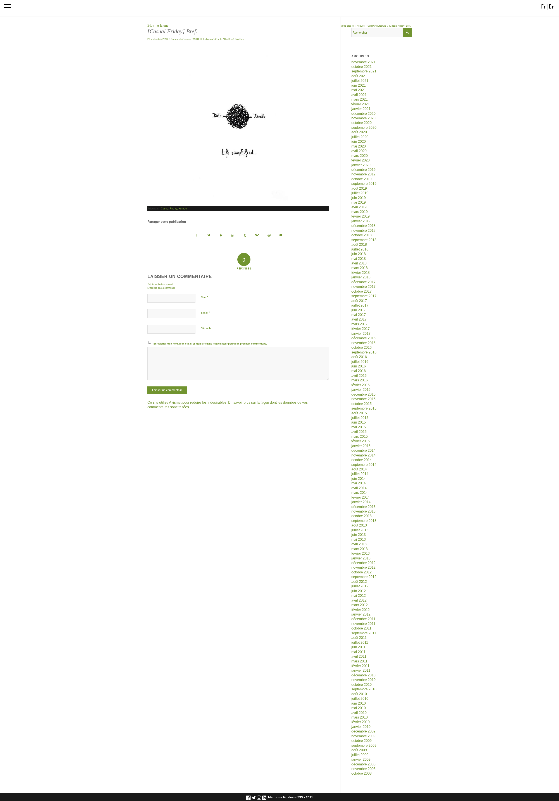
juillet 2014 (359, 474)
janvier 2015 (361, 446)
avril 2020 (359, 151)
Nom (204, 297)
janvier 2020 (361, 165)
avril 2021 (359, 95)
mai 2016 (358, 371)
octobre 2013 (361, 516)
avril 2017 (359, 319)
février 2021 (360, 104)
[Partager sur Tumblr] (245, 235)
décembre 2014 (363, 450)
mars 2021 (359, 99)
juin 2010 (358, 703)
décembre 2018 (363, 226)
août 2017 (359, 301)
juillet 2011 (359, 642)
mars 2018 (359, 268)
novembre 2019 (363, 174)
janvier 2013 (361, 558)
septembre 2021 (363, 71)
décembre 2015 (363, 394)
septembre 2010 (363, 689)
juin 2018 (358, 254)
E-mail (205, 312)
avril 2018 (359, 263)
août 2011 (359, 638)
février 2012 (360, 610)
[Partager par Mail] (281, 235)
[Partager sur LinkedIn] (233, 235)
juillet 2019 (359, 193)
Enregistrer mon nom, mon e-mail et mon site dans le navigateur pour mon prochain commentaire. (210, 343)
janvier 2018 (361, 277)
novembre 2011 (363, 624)
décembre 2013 (363, 507)
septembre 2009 (363, 745)
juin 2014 (358, 478)
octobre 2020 (361, 123)
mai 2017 (358, 315)
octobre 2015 (361, 404)
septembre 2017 (363, 296)
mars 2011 (359, 661)
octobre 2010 (361, 684)
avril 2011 (358, 656)
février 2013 (360, 553)
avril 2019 (359, 207)
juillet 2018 (359, 249)
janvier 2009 (361, 759)
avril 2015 (359, 432)
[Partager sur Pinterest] (221, 235)
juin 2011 (358, 647)
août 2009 (359, 750)
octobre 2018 (361, 235)
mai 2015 (358, 427)
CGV (300, 797)
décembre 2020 (363, 113)
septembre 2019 (363, 183)
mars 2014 (359, 492)
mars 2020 (359, 156)
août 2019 (359, 188)
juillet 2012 (359, 586)
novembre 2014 (363, 455)
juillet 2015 (359, 418)
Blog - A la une (157, 25)
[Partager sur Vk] (257, 235)
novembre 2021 (363, 62)
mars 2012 (359, 605)
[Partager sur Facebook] (197, 235)
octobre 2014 (361, 460)
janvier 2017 (361, 333)
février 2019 (360, 216)
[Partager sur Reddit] (269, 235)
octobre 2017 (361, 291)
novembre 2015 (363, 399)
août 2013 (359, 525)
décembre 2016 (363, 338)
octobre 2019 (361, 179)
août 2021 (359, 76)
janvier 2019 (361, 221)
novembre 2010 (363, 680)
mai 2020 (358, 146)
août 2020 (359, 132)
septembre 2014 (363, 465)
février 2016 (360, 385)
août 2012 (359, 581)
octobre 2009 (361, 741)
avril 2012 (359, 600)
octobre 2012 (361, 572)
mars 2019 (359, 212)
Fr (543, 6)
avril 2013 (359, 544)
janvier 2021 (361, 109)
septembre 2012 (363, 577)
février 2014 (360, 497)
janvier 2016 (361, 389)
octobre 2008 (361, 773)
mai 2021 (358, 90)
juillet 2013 (359, 530)
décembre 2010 (363, 675)
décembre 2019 (363, 170)
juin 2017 (358, 310)
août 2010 (359, 694)
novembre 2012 (363, 567)
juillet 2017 (359, 305)
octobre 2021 (361, 67)
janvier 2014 (361, 502)
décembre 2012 (363, 563)
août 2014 (359, 469)
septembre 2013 (363, 521)
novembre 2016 (363, 343)
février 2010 (360, 722)
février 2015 (360, 441)
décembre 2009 (363, 731)
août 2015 (359, 413)
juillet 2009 (359, 755)
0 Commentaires (177, 39)
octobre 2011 (361, 628)
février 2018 (360, 272)
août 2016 (359, 357)
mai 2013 (358, 539)
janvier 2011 (360, 670)
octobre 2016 (361, 347)
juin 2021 (358, 85)
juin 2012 (358, 591)
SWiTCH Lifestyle (201, 39)
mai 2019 (358, 202)
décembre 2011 (363, 619)
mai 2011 (358, 652)
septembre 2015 (363, 408)
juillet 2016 (359, 362)
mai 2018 (358, 259)
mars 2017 (359, 324)
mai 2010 (358, 708)
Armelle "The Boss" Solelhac (229, 39)
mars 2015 (359, 436)
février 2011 (360, 666)
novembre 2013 (363, 511)
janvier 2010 (361, 727)
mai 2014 (358, 483)
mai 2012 (358, 595)
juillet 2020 (359, 137)
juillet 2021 (359, 80)
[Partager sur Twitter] (209, 235)
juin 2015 (358, 422)
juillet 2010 (359, 698)
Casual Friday (169, 208)
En (552, 6)
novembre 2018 (363, 230)
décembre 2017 (363, 282)
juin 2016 (358, 366)
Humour (183, 208)
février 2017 (360, 329)
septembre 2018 (363, 240)
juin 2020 (358, 141)
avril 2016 (359, 375)
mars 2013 (359, 549)
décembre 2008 (363, 764)
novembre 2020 (363, 118)
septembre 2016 (363, 352)
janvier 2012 (361, 614)
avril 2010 (359, 713)
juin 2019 (358, 198)
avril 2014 (359, 488)
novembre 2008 (363, 769)
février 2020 (360, 160)
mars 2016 (359, 380)
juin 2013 (358, 535)
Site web (206, 328)
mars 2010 (359, 717)
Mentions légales (281, 797)
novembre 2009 (363, 736)
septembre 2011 (363, 633)
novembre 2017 (363, 286)
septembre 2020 (363, 127)
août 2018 (359, 244)
